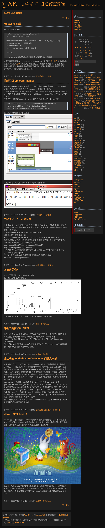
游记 (76, 152)
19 (78, 53)
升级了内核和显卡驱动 (16, 328)
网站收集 (78, 163)
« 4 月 (76, 59)
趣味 (37, 324)
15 (86, 50)
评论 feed (78, 217)
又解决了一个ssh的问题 (17, 219)
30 (89, 56)
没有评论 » (47, 354)
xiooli (76, 193)
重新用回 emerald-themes (19, 80)
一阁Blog (78, 196)
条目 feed (78, 215)
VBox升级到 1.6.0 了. (16, 414)
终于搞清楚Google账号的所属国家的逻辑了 (87, 97)
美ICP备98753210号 (15, 523)
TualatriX (78, 187)
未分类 (77, 145)
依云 (76, 78)
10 (91, 48)
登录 (76, 212)
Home (76, 20)
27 (81, 56)
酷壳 (76, 202)
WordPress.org (80, 219)
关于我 (77, 25)
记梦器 (77, 165)
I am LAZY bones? (33, 4)
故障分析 (39, 265)
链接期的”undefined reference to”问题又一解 (30, 358)
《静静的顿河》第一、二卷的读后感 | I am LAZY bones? (87, 104)
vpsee (76, 189)
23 (89, 53)
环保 (76, 154)
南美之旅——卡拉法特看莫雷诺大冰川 (86, 92)
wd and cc (78, 191)
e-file (76, 122)
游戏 (76, 149)
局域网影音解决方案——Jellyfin (87, 88)
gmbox (77, 127)
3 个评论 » (48, 215)
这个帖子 (54, 61)
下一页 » (65, 18)
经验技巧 (39, 76)
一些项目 (78, 22)
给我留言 (78, 27)
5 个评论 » (48, 265)
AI (75, 118)
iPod (76, 131)
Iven (76, 184)
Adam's (77, 182)
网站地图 (78, 29)
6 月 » (83, 59)
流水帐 (38, 354)
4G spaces (78, 180)
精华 (76, 156)
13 (81, 50)
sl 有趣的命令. (12, 269)
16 (89, 50)
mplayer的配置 (12, 23)
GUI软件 (39, 215)
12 (78, 50)
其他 (76, 136)
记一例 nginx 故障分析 (85, 76)
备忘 (76, 138)
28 (83, 56)
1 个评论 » (48, 76)
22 (86, 53)
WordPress (28, 515)
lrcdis (76, 134)
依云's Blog (78, 200)
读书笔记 (78, 167)
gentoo (77, 125)
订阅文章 (61, 515)
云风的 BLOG (79, 198)
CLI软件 (77, 120)
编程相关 (47, 410)
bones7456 (40, 515)
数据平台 (78, 143)
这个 (18, 64)
